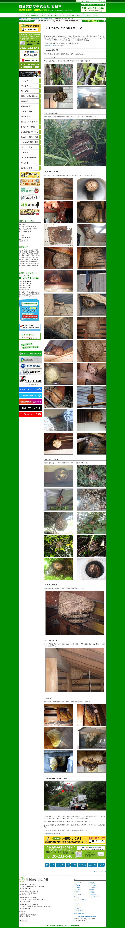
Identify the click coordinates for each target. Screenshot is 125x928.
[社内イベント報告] (30, 214)
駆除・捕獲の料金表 (79, 913)
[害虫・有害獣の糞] (30, 177)
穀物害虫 (34, 16)
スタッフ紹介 (92, 887)
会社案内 (91, 891)
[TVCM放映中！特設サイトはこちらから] (30, 77)
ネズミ (42, 16)
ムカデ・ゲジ (82, 865)
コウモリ (96, 16)
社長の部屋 (92, 892)
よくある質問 (92, 885)
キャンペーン (77, 912)
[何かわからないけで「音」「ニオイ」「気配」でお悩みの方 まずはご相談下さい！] (62, 21)
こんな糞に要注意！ (79, 910)
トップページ (77, 882)
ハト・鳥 (49, 16)
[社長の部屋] (30, 207)
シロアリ (62, 16)
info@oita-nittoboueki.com (87, 917)
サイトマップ (92, 898)
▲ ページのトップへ (100, 871)
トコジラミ (77, 887)
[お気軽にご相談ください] (30, 70)
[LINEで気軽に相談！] (30, 31)
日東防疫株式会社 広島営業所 (28, 898)
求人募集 (91, 889)
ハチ (55, 16)
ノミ (75, 901)
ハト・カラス (60, 865)
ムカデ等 (70, 16)
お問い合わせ (92, 894)
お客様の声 (92, 884)
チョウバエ (77, 885)
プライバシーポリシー (94, 896)
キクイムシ (77, 889)
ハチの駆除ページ (49, 45)
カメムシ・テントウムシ (80, 899)
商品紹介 (91, 882)
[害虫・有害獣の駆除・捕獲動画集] (30, 199)
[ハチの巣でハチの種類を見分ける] (30, 185)
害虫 (27, 16)
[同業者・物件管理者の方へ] (30, 192)
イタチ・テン (83, 16)
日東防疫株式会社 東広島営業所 (28, 904)
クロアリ (76, 903)
